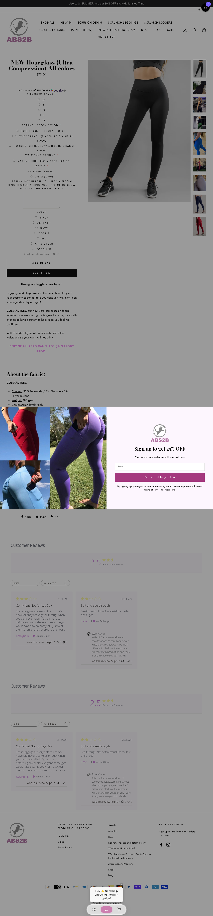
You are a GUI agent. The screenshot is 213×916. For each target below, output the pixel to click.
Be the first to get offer (159, 477)
